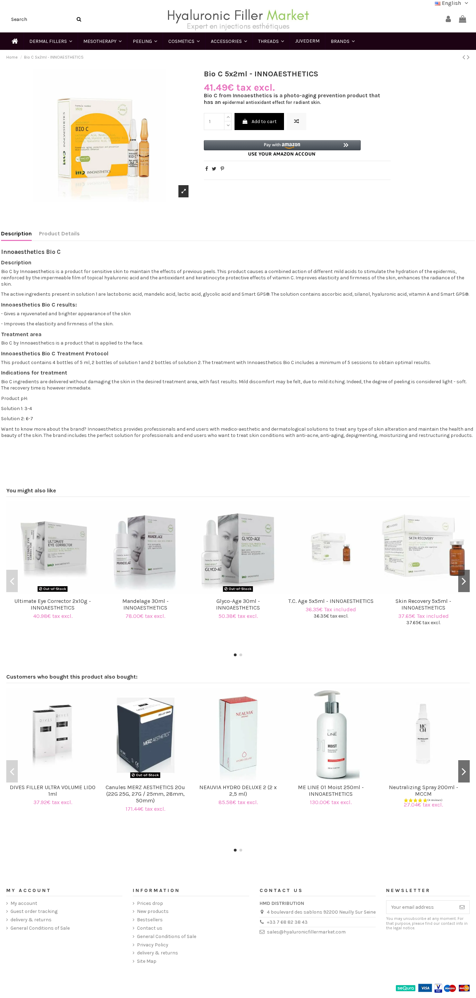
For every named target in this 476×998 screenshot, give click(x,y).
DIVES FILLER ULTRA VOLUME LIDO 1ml (52, 790)
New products (153, 911)
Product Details (59, 233)
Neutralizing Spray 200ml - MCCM (423, 790)
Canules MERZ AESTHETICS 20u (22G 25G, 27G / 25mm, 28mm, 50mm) (145, 794)
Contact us (149, 928)
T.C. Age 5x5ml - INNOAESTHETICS (331, 601)
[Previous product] (464, 57)
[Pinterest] (222, 169)
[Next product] (468, 57)
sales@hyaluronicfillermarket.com (306, 932)
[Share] (206, 169)
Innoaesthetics (23, 251)
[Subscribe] (462, 907)
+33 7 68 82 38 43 (287, 922)
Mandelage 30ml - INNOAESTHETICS (145, 604)
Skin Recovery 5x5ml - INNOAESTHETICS (423, 604)
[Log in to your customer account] (448, 19)
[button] (282, 148)
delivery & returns (31, 920)
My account (23, 903)
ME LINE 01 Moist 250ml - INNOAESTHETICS (331, 790)
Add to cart (264, 121)
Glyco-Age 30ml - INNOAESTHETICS (238, 604)
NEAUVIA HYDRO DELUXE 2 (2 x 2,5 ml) (238, 790)
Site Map (146, 961)
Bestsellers (150, 920)
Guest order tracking (33, 911)
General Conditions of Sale (40, 928)
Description (16, 233)
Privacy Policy (152, 945)
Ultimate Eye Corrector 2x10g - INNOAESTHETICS (52, 604)
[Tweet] (214, 169)
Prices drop (150, 903)
